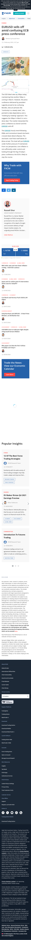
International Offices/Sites (8, 671)
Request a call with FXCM (8, 804)
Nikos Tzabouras (13, 502)
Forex (28, 18)
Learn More (9, 374)
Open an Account (6, 755)
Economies (13, 263)
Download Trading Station (8, 725)
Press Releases (5, 681)
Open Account (19, 13)
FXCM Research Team (14, 463)
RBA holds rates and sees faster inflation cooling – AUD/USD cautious (14, 266)
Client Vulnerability (7, 674)
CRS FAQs (16, 929)
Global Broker (5, 668)
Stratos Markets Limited (8, 881)
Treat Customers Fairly (7, 790)
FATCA (11, 929)
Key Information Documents (13, 927)
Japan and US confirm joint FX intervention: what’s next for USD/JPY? (15, 282)
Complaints (25, 927)
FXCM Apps (4, 772)
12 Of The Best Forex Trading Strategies (13, 457)
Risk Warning (5, 929)
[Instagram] (16, 812)
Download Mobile (6, 728)
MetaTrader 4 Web (6, 743)
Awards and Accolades (7, 678)
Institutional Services (7, 776)
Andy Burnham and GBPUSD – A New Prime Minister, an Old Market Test (15, 315)
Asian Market (5, 327)
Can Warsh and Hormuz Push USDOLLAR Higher (14, 299)
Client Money (5, 688)
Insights (4, 18)
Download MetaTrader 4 (8, 732)
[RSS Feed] (21, 812)
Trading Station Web (7, 739)
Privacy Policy (5, 787)
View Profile (8, 235)
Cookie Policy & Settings (8, 783)
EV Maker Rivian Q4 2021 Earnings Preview (15, 496)
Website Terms (6, 925)
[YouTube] (12, 812)
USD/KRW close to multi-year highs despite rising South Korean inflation (15, 331)
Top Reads (4, 769)
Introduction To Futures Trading (14, 536)
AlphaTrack (12, 18)
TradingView (5, 711)
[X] (7, 812)
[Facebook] (3, 812)
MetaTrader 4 (5, 717)
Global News (21, 263)
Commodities (21, 18)
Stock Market (17, 518)
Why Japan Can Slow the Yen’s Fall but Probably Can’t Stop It (13, 347)
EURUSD (7, 47)
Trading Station (6, 714)
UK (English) (5, 696)
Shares (6, 492)
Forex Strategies (9, 482)
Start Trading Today (12, 180)
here (16, 631)
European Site (22, 931)
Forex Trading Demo (7, 751)
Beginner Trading (9, 479)
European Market (7, 311)
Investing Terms (9, 558)
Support (4, 801)
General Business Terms (17, 925)
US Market (13, 295)
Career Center (5, 684)
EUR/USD (15, 246)
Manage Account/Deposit (8, 758)
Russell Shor (16, 38)
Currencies (6, 51)
